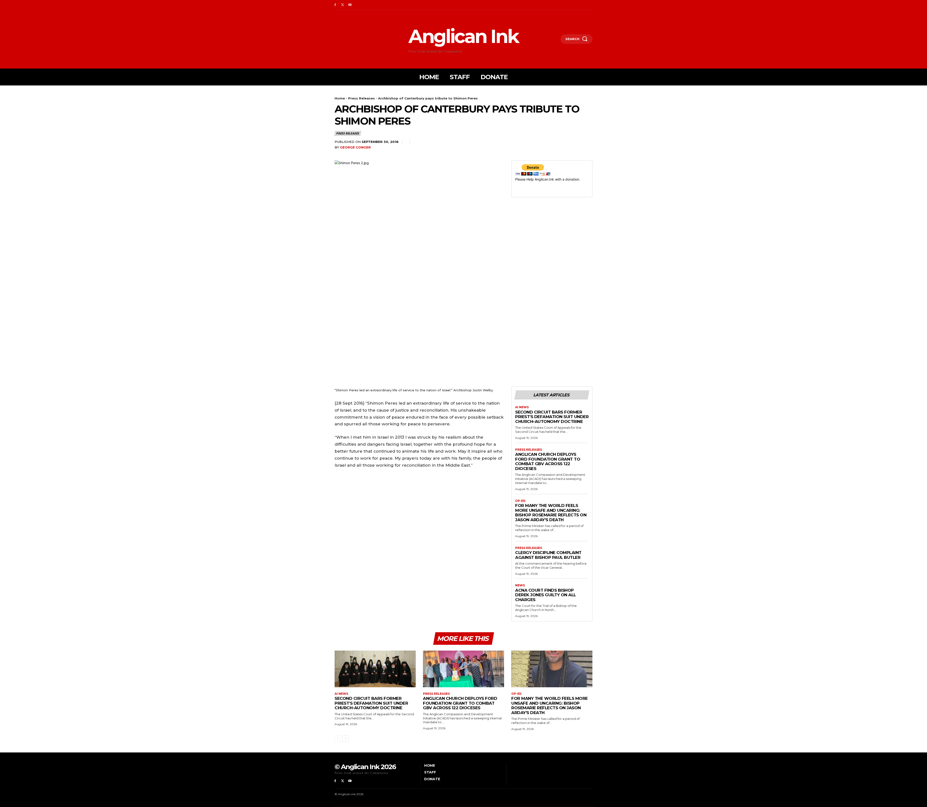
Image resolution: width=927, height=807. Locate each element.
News (520, 585)
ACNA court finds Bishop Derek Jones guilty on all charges (545, 595)
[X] (342, 4)
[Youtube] (350, 4)
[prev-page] (338, 738)
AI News (522, 407)
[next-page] (345, 738)
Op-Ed (520, 501)
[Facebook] (335, 4)
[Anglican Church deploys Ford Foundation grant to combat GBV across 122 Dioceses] (463, 669)
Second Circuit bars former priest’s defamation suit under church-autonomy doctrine (552, 417)
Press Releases (361, 98)
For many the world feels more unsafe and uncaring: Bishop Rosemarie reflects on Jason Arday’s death (550, 512)
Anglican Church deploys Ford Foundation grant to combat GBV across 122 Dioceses (547, 461)
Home (340, 98)
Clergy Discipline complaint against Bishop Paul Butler (548, 555)
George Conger (355, 147)
